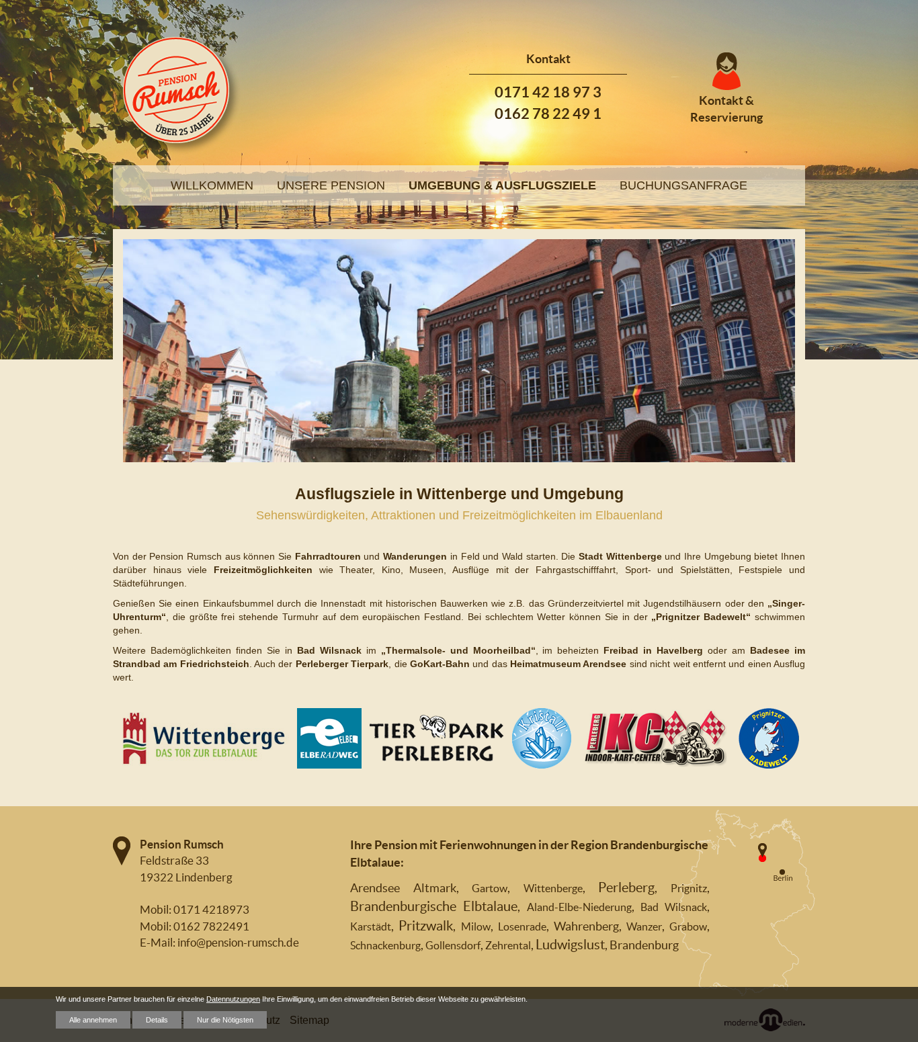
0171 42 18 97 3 (548, 91)
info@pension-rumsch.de (238, 942)
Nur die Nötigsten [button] (225, 1020)
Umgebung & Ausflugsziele (502, 185)
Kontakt (721, 100)
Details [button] (157, 1020)
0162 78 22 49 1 (548, 113)
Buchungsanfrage (683, 185)
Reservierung (726, 117)
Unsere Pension (331, 185)
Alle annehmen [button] (93, 1020)
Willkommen (212, 185)
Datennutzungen (233, 999)
